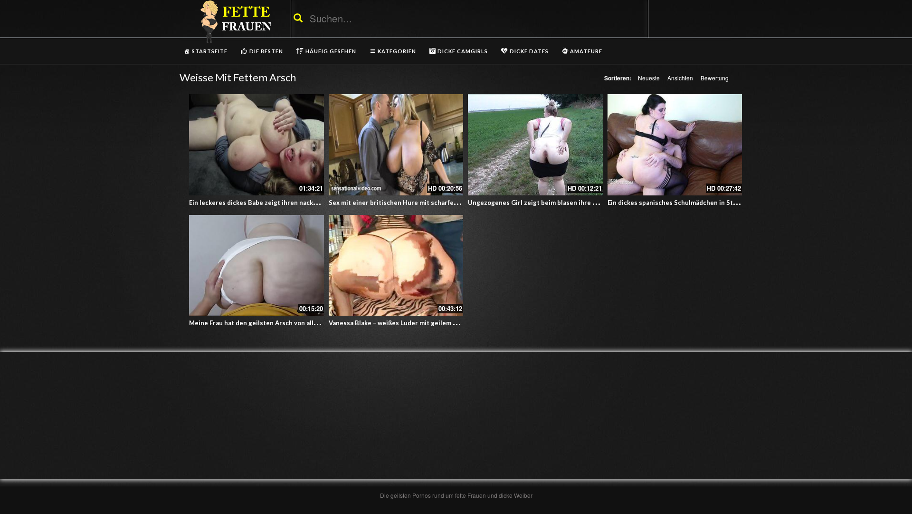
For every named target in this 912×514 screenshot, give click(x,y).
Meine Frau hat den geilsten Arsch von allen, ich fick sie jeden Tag (287, 323)
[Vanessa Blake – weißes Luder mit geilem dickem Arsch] (396, 265)
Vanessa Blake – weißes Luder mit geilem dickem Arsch (411, 323)
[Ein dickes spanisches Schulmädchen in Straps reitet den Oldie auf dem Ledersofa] (675, 144)
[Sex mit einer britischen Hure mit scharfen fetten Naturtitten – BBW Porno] (396, 144)
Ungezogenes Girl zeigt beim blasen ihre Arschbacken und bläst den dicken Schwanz (595, 202)
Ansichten (680, 78)
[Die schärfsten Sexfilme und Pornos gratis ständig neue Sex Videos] (234, 21)
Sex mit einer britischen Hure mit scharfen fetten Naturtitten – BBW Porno (442, 202)
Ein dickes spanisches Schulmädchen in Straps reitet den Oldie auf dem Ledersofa (731, 202)
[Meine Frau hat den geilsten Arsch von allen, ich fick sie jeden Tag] (256, 265)
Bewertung (715, 78)
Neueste (649, 78)
